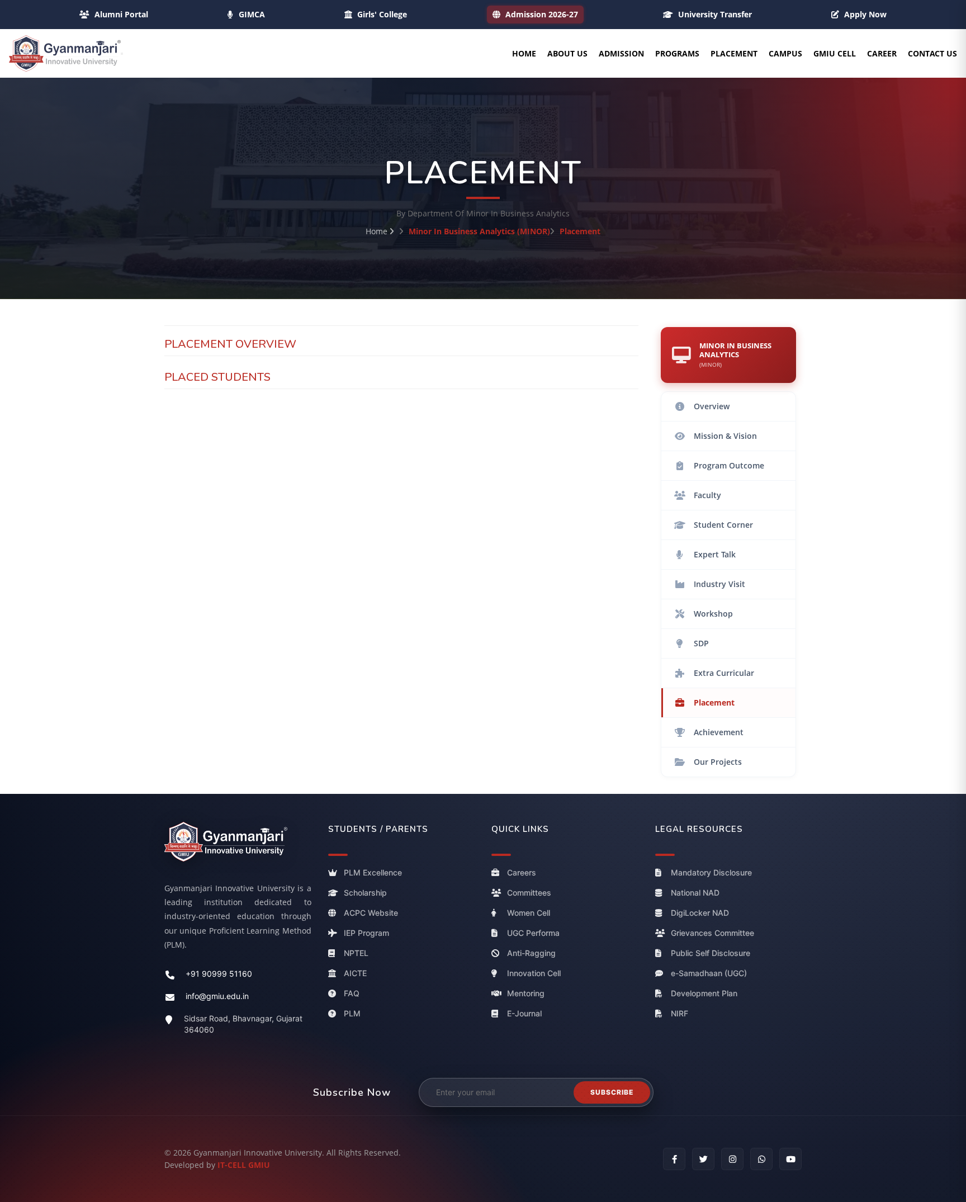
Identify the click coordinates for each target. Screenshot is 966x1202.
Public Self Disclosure (710, 953)
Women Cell (528, 912)
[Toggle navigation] (122, 54)
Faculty (707, 495)
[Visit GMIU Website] (237, 842)
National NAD (695, 892)
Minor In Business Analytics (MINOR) (479, 231)
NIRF (679, 1013)
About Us (567, 53)
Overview (712, 406)
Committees (529, 892)
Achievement (719, 732)
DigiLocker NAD (700, 912)
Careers (521, 872)
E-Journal (524, 1013)
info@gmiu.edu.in (217, 996)
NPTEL (356, 953)
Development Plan (704, 993)
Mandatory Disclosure (711, 872)
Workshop (713, 613)
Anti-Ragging (531, 953)
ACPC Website (371, 912)
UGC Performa (533, 933)
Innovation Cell (534, 973)
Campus (785, 53)
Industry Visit (719, 584)
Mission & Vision (725, 435)
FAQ (351, 993)
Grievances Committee (712, 933)
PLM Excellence (373, 872)
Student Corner (723, 524)
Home (524, 53)
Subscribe (611, 1092)
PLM (352, 1013)
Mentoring (525, 993)
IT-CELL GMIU (243, 1165)
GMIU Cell (834, 53)
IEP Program (366, 933)
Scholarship (365, 892)
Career (882, 53)
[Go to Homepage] (65, 53)
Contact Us (932, 53)
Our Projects (718, 761)
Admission (621, 53)
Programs (677, 53)
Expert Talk (715, 554)
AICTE (355, 973)
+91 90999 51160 (219, 974)
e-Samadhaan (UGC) (709, 973)
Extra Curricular (724, 673)
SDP (701, 643)
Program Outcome (729, 465)
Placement (734, 53)
